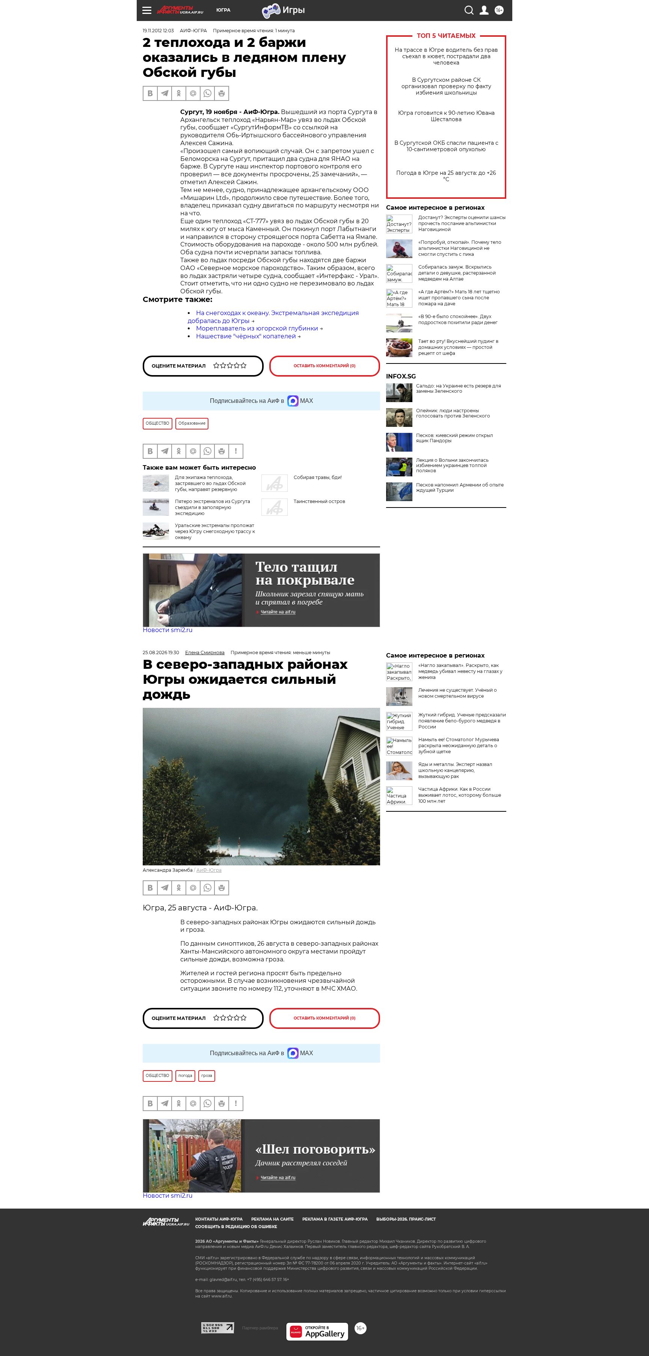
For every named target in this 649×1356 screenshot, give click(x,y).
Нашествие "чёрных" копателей (246, 336)
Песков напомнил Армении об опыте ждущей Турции (460, 487)
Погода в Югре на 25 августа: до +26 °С (446, 176)
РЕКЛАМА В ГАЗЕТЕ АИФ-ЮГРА (335, 1219)
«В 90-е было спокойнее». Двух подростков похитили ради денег (458, 319)
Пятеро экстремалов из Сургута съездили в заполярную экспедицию (212, 507)
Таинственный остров (319, 501)
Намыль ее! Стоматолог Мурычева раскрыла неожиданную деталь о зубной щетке (458, 745)
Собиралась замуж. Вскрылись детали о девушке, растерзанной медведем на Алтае (457, 273)
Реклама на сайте (272, 1219)
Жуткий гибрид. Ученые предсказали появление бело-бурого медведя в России (462, 721)
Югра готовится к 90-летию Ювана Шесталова (446, 116)
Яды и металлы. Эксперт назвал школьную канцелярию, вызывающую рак (455, 770)
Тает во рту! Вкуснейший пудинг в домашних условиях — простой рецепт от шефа (458, 347)
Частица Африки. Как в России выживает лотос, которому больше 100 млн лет (459, 795)
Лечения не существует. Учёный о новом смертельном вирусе (457, 693)
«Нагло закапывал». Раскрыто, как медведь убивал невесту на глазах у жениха (460, 671)
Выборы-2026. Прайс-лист (406, 1219)
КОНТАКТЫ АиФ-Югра (219, 1219)
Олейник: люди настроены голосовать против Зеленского (453, 413)
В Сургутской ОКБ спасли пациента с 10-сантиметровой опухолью (446, 146)
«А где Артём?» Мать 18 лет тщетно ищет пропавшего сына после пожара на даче (459, 297)
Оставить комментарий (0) (325, 365)
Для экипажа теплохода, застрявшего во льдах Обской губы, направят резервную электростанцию (194, 486)
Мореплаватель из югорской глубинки (257, 328)
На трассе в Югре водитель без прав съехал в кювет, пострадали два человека (446, 56)
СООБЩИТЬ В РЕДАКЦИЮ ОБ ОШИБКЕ (236, 1226)
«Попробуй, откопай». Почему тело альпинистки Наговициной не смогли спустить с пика (459, 248)
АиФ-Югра (209, 870)
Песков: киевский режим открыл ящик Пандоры (454, 438)
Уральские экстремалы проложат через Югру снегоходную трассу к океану (215, 531)
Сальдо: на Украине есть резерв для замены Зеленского (458, 388)
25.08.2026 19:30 (161, 652)
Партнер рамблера (260, 1328)
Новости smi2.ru (168, 630)
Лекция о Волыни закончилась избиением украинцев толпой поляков (452, 465)
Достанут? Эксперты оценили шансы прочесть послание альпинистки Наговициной (462, 223)
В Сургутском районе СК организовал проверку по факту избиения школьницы (446, 86)
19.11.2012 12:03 (158, 30)
